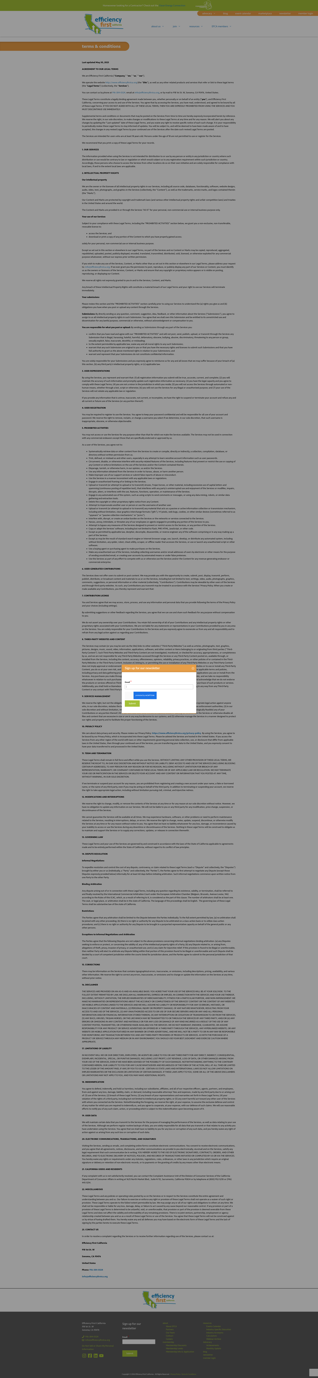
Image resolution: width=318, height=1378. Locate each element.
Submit (132, 703)
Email (128, 682)
